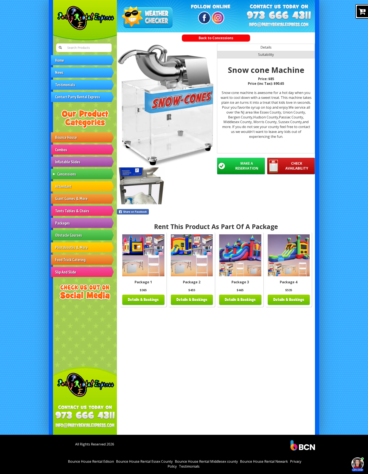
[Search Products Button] (60, 47)
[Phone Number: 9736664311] (85, 415)
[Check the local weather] (148, 17)
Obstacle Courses (68, 235)
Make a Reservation (246, 166)
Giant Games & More (71, 198)
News (59, 72)
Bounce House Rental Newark (264, 461)
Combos (61, 149)
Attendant (63, 186)
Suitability (266, 54)
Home (59, 60)
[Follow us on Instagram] (217, 18)
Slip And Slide (65, 272)
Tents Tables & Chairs (72, 210)
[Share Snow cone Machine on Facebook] (166, 212)
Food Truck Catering (70, 259)
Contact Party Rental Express (77, 96)
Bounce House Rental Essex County (144, 461)
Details (266, 47)
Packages (62, 223)
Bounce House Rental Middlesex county (206, 461)
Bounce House (66, 137)
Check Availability (296, 166)
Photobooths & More (71, 247)
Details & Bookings (143, 299)
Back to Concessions (216, 38)
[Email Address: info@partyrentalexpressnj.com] (85, 425)
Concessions (66, 174)
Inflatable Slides (67, 161)
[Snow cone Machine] (166, 105)
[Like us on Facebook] (203, 18)
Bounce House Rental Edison (91, 461)
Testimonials (65, 84)
